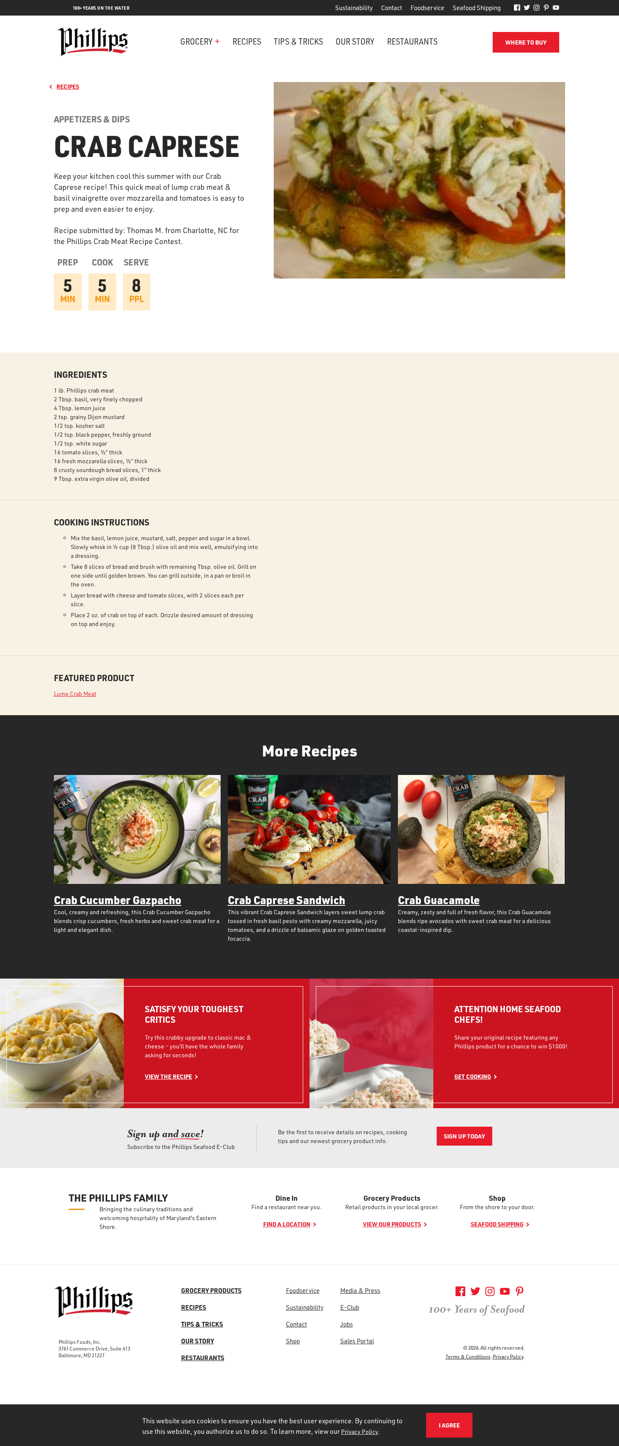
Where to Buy (526, 42)
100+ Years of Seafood (477, 1309)
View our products (392, 1224)
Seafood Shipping (477, 7)
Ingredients (80, 374)
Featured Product (94, 678)
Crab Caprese (147, 145)
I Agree (449, 1425)
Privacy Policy (508, 1356)
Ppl (136, 299)
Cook (102, 262)
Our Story (355, 41)
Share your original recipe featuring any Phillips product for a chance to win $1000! (510, 1041)
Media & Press (360, 1290)
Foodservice (427, 7)
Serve (136, 262)
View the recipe (168, 1076)
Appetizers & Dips (92, 119)
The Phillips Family (118, 1197)
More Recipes (310, 750)
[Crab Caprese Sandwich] (309, 829)
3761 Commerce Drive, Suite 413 (94, 1348)
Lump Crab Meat (75, 694)
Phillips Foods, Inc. (80, 1341)
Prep (67, 262)
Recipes (246, 41)
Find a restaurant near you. (286, 1207)
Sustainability (354, 7)
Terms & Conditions (468, 1356)
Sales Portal (357, 1341)
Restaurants (412, 41)
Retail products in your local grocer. (392, 1207)
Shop (497, 1197)
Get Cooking (472, 1076)
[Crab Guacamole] (481, 829)
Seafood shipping (497, 1224)
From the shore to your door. (497, 1207)
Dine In (286, 1197)
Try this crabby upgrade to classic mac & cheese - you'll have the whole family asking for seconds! (198, 1046)
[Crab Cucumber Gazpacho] (137, 829)
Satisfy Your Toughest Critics (194, 1014)
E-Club (349, 1307)
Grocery (196, 41)
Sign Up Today (464, 1136)
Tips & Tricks (298, 41)
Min (67, 299)
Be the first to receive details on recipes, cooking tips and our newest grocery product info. (342, 1136)
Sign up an (165, 1134)
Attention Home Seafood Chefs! (507, 1014)
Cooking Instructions (101, 522)
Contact (391, 7)
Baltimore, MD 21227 (81, 1355)
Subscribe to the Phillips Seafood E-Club (181, 1147)
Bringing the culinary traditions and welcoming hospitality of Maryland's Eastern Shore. (157, 1218)
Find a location (286, 1224)
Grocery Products (391, 1197)
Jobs (346, 1324)
